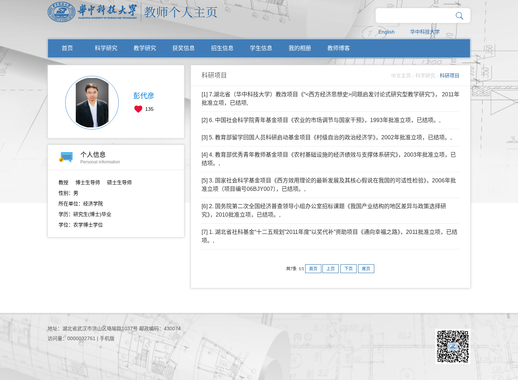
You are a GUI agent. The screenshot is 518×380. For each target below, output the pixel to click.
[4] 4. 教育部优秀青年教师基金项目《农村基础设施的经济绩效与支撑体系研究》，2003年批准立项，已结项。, (329, 159)
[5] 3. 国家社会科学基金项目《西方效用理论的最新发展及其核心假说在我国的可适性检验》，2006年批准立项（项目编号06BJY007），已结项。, (329, 184)
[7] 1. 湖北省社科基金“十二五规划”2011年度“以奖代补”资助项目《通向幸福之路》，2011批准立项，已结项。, (329, 236)
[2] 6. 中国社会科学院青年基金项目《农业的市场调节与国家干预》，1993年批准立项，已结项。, (321, 120)
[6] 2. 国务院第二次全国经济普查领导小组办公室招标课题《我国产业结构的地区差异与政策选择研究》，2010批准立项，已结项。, (324, 210)
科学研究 (106, 48)
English (386, 32)
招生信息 (222, 48)
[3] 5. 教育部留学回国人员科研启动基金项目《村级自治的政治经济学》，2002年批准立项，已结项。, (327, 137)
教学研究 (145, 48)
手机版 (107, 338)
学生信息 (261, 48)
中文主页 (401, 75)
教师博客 (338, 48)
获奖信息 (183, 48)
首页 (67, 48)
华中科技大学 (425, 32)
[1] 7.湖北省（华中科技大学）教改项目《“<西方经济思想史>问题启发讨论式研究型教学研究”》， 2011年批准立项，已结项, (331, 98)
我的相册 (300, 48)
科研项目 (450, 75)
